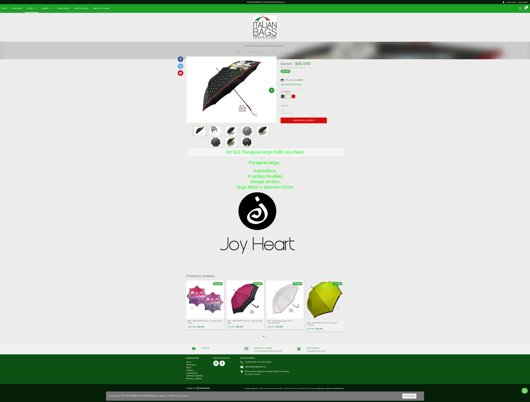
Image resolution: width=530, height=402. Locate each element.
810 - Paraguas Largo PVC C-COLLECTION (280, 322)
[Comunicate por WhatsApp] (524, 391)
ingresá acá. (321, 388)
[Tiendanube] (198, 389)
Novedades (17, 8)
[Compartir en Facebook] (180, 59)
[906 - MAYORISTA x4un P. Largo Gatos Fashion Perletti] (205, 299)
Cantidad (284, 106)
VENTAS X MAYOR (81, 8)
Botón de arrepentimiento (335, 388)
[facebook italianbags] (222, 363)
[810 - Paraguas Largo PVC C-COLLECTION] (285, 299)
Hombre (45, 8)
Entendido (409, 396)
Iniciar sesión (523, 2)
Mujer (30, 8)
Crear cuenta (511, 2)
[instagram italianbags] (216, 363)
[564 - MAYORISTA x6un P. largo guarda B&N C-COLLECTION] (245, 299)
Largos (258, 46)
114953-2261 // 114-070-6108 (258, 362)
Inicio (4, 8)
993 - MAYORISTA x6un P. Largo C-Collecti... (322, 324)
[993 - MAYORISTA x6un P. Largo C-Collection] (325, 300)
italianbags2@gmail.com (255, 367)
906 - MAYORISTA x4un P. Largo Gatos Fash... (205, 322)
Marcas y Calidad (101, 8)
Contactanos (63, 8)
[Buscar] (520, 8)
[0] (525, 9)
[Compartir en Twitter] (180, 66)
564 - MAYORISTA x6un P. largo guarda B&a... (245, 322)
